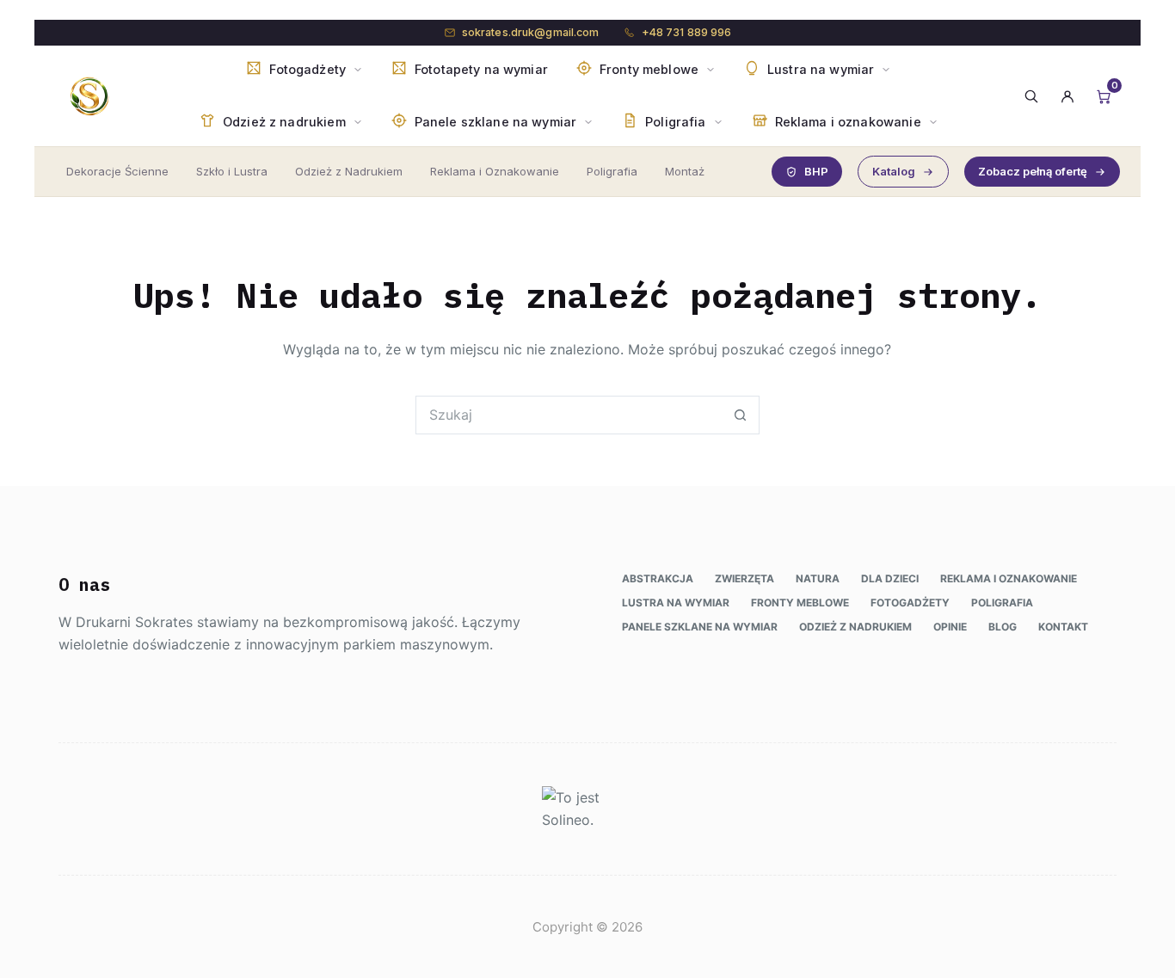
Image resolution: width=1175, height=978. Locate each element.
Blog (1002, 626)
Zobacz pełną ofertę (1032, 171)
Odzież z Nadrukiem (349, 171)
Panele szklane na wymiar (700, 626)
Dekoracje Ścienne (117, 171)
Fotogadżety (910, 602)
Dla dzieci (890, 578)
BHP (816, 171)
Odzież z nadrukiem (855, 626)
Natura (818, 578)
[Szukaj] (1031, 96)
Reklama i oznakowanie (1008, 578)
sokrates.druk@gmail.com (531, 32)
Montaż (684, 171)
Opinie (950, 626)
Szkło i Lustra (232, 171)
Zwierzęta (744, 578)
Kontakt (1063, 626)
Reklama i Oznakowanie (494, 171)
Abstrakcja (657, 578)
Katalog (893, 171)
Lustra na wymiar (675, 602)
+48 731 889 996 (687, 32)
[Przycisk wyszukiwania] (740, 415)
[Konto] (1067, 96)
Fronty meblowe (800, 602)
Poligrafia (612, 171)
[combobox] (569, 415)
